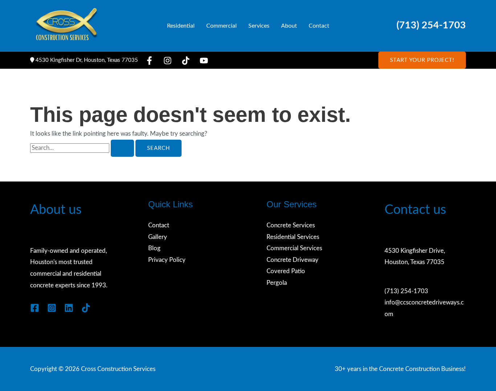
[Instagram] (167, 60)
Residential (181, 26)
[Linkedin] (68, 307)
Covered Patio (286, 271)
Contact (319, 26)
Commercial (221, 26)
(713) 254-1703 (431, 25)
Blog (154, 248)
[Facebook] (149, 60)
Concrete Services (291, 225)
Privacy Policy (167, 260)
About (289, 26)
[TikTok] (186, 60)
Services (258, 26)
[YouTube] (204, 60)
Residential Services (293, 237)
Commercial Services (294, 248)
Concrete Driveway (292, 260)
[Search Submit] (122, 148)
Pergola (277, 283)
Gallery (157, 237)
